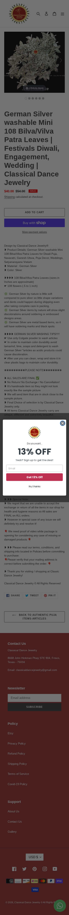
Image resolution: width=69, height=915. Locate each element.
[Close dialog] (62, 423)
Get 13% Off (34, 477)
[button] (34, 432)
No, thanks (34, 486)
